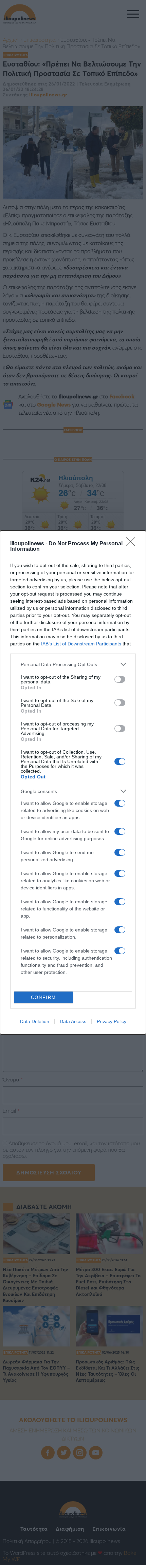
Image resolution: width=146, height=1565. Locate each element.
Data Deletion (34, 1021)
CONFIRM (43, 997)
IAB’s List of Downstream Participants (81, 643)
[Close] (132, 544)
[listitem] (73, 664)
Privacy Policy (111, 1021)
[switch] (119, 679)
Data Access (73, 1021)
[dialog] (73, 782)
